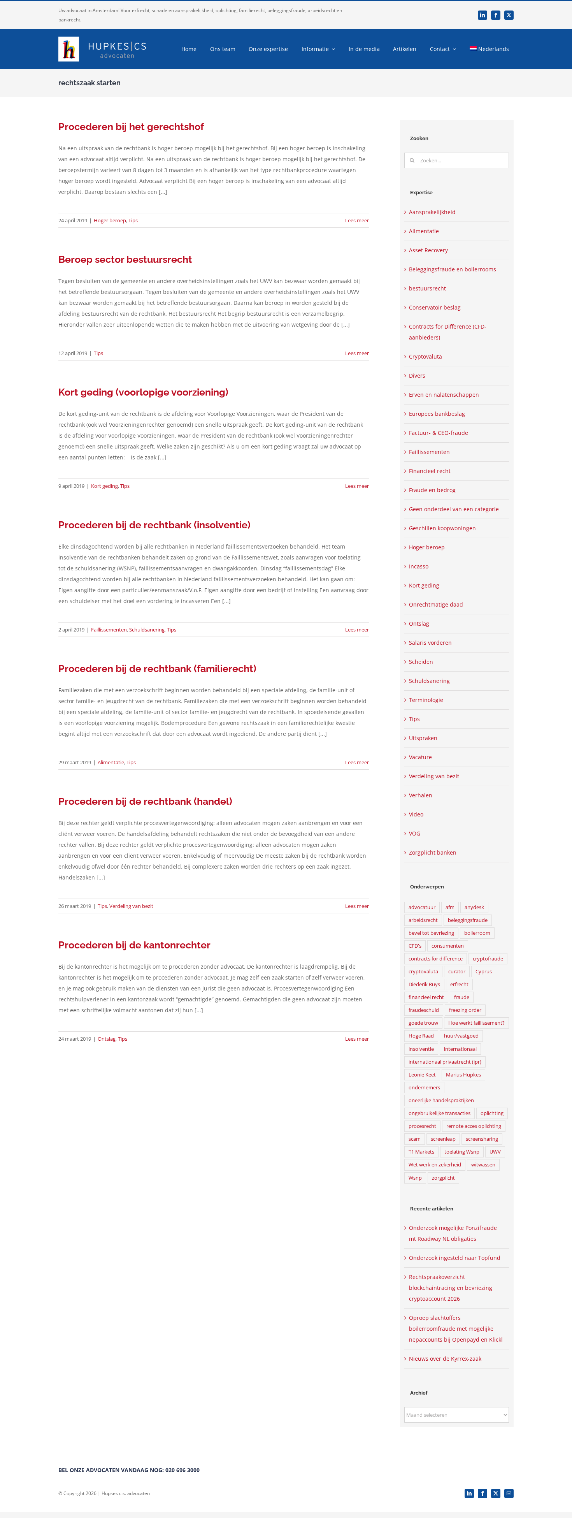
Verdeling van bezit (131, 905)
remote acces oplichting (473, 1126)
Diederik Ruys (424, 984)
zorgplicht (443, 1178)
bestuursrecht (427, 288)
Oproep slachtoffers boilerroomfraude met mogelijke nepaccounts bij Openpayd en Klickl (456, 1328)
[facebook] (495, 15)
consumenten (448, 946)
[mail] (509, 1493)
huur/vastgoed (461, 1036)
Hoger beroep (110, 220)
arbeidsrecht (423, 920)
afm (450, 907)
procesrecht (422, 1126)
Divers (417, 375)
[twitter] (509, 15)
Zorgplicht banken (432, 852)
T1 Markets (421, 1152)
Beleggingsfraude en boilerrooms (452, 269)
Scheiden (421, 661)
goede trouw (423, 1023)
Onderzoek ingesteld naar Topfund (454, 1257)
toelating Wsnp (461, 1152)
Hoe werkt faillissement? (476, 1023)
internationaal (460, 1049)
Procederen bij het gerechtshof (131, 126)
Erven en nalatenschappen (444, 394)
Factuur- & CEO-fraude (438, 432)
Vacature (420, 757)
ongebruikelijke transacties (439, 1113)
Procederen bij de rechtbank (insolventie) (154, 525)
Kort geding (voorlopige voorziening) (143, 392)
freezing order (465, 1010)
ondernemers (424, 1087)
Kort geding (104, 485)
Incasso (418, 566)
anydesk (474, 907)
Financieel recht (430, 471)
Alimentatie (111, 762)
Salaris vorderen (430, 642)
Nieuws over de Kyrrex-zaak (445, 1358)
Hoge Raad (421, 1036)
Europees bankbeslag (437, 413)
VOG (414, 833)
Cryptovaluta (425, 356)
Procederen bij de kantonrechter (134, 945)
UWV (495, 1152)
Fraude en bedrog (432, 490)
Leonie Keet (422, 1074)
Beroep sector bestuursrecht (125, 259)
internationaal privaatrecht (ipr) (445, 1062)
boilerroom (477, 933)
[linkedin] (482, 15)
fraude (461, 997)
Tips (133, 220)
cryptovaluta (423, 971)
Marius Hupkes (463, 1074)
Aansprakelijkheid (432, 212)
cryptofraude (488, 958)
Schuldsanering (147, 629)
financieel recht (426, 997)
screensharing (482, 1139)
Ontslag (107, 1038)
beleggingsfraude (468, 920)
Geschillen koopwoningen (442, 528)
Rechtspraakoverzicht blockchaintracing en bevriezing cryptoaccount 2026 (450, 1287)
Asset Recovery (428, 250)
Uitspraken (423, 738)
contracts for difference (436, 958)
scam (415, 1139)
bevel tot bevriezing (431, 933)
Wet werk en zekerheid (435, 1164)
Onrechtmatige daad (436, 604)
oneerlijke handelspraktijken (441, 1100)
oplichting (492, 1113)
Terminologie (426, 700)
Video (416, 814)
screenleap (443, 1139)
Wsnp (415, 1178)
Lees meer (357, 220)
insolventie (421, 1049)
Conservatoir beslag (435, 307)
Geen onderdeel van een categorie (454, 509)
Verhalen (420, 795)
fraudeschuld (424, 1010)
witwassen (483, 1164)
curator (456, 971)
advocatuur (422, 907)
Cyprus (483, 971)
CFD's (415, 946)
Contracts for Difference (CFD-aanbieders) (447, 332)
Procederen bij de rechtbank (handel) (145, 801)
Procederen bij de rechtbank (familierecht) (157, 668)
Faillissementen (109, 629)
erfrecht (459, 984)
